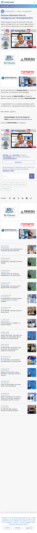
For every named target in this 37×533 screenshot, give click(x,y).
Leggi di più (29, 528)
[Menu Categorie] (34, 2)
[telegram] (27, 198)
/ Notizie (18, 11)
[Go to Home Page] (15, 11)
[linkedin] (22, 198)
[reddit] (14, 198)
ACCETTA (7, 528)
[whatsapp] (31, 198)
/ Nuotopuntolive (26, 11)
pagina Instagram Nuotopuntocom (20, 119)
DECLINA (17, 528)
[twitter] (18, 198)
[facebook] (10, 198)
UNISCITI (19, 162)
